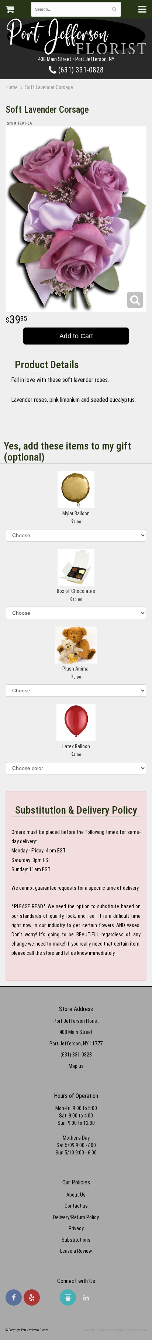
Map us (76, 1066)
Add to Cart (76, 336)
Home (12, 87)
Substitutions (76, 1240)
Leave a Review (76, 1251)
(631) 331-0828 (80, 70)
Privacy (76, 1228)
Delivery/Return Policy (76, 1217)
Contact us (76, 1206)
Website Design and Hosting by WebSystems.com (115, 1330)
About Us (76, 1195)
